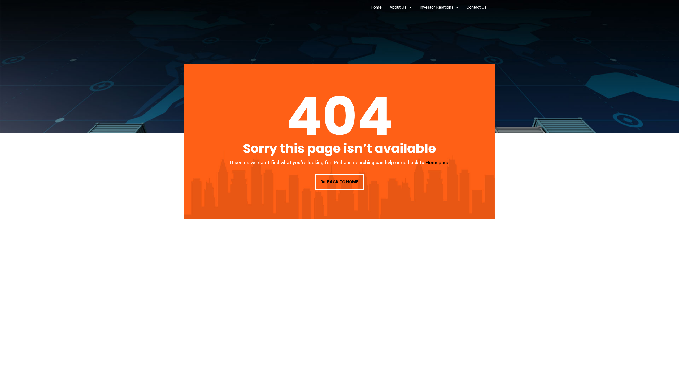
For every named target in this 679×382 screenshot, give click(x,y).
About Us (398, 7)
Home (376, 7)
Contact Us (477, 7)
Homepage (437, 162)
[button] (401, 7)
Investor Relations (437, 7)
